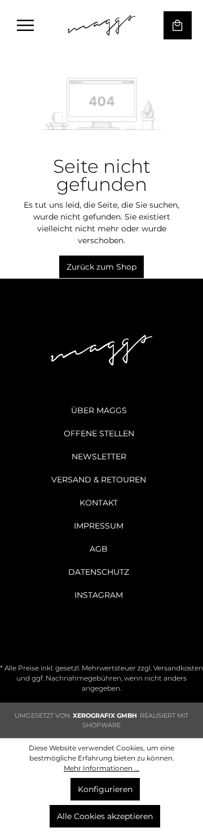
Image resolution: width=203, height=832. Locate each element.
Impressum (98, 526)
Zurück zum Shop (101, 267)
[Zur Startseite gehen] (101, 25)
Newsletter (99, 456)
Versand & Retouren (98, 480)
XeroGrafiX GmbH (105, 715)
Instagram (98, 595)
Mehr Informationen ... (101, 768)
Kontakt (99, 503)
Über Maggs (99, 410)
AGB (99, 549)
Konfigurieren (105, 789)
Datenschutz (98, 572)
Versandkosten (178, 668)
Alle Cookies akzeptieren (105, 816)
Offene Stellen (99, 433)
